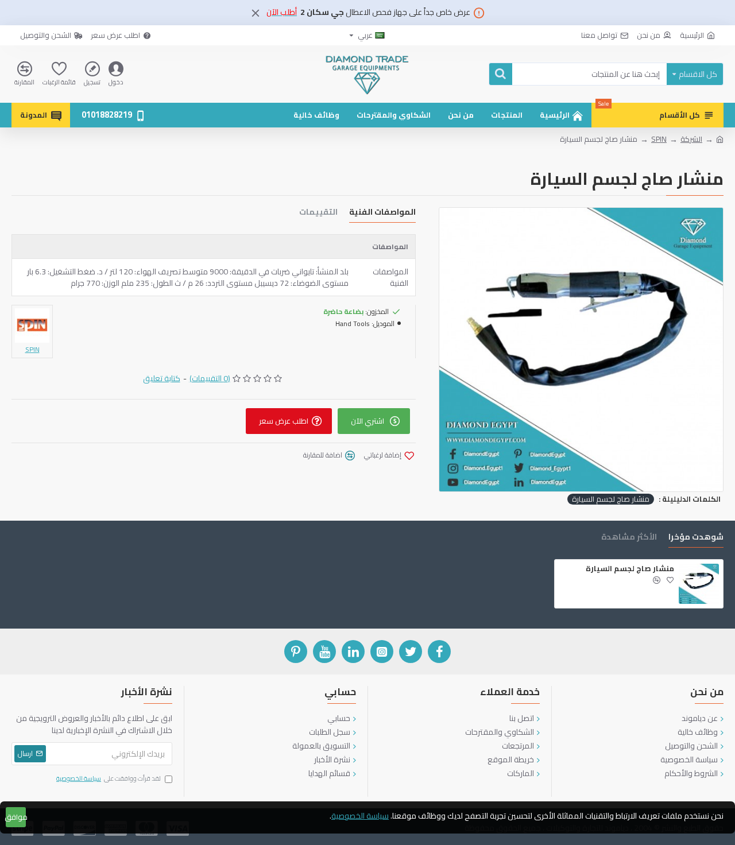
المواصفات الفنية (382, 213)
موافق (16, 817)
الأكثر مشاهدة (629, 538)
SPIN (659, 139)
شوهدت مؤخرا (696, 538)
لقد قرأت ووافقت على (108, 779)
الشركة (691, 139)
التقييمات (318, 213)
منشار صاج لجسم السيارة (610, 499)
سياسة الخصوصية (360, 816)
